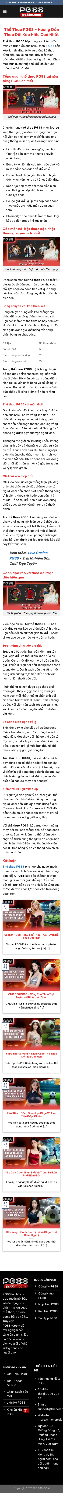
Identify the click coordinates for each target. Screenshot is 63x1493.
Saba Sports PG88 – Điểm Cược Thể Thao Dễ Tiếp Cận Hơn (31, 1055)
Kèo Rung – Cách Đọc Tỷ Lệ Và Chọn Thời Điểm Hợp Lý (31, 1234)
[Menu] (5, 11)
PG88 (50, 46)
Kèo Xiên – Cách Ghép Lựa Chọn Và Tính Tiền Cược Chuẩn (31, 1115)
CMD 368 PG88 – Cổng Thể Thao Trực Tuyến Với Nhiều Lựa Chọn (31, 996)
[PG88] (31, 11)
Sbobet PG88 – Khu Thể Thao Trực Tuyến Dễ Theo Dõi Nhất (31, 936)
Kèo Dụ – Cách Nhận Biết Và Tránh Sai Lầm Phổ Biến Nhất (31, 1174)
